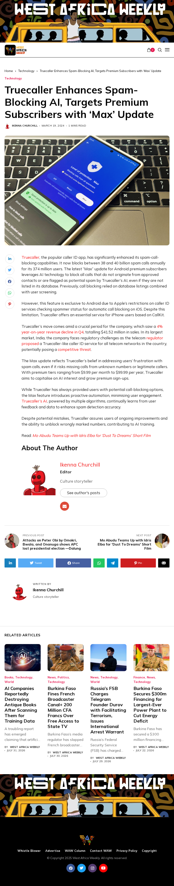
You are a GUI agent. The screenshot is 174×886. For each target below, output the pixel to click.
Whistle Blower (29, 850)
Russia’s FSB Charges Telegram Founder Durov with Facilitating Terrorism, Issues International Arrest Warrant (108, 710)
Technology (26, 71)
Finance (139, 677)
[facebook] (70, 868)
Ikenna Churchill (25, 125)
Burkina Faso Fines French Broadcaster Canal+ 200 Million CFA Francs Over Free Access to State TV (63, 707)
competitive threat (74, 349)
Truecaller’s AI (34, 401)
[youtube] (103, 868)
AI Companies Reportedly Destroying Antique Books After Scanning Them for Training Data (21, 704)
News (52, 677)
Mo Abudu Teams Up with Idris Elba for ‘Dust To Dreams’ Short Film (91, 435)
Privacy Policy (126, 850)
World (9, 682)
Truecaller (30, 257)
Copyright (149, 850)
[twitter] (81, 868)
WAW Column (75, 850)
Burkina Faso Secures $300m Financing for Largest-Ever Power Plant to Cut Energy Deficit (150, 704)
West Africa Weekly (25, 747)
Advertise (52, 850)
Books (9, 677)
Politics (63, 677)
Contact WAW (101, 850)
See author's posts (83, 492)
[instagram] (92, 868)
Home (9, 71)
